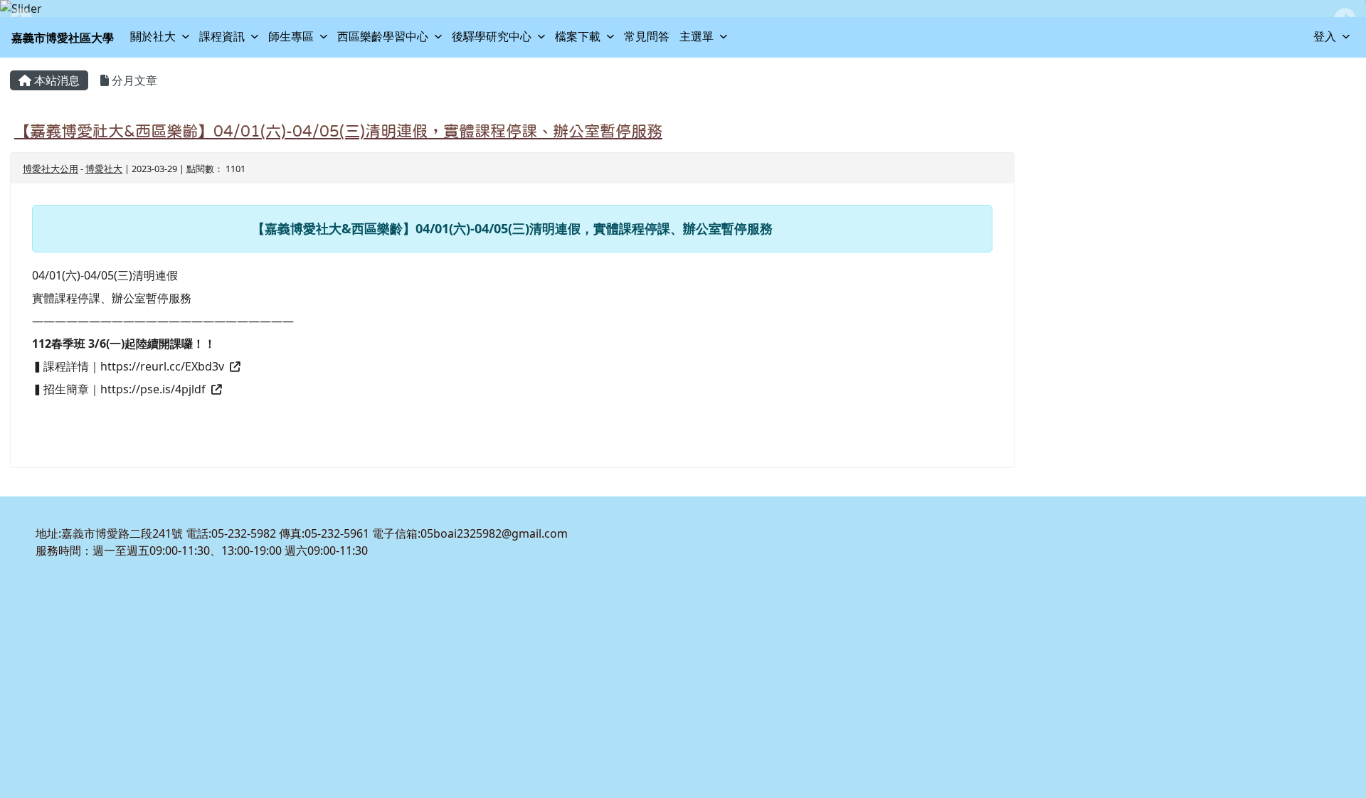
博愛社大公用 (50, 168)
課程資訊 (222, 36)
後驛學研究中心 (491, 36)
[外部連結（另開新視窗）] (233, 366)
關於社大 (153, 36)
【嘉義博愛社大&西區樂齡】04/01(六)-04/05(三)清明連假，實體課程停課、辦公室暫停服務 (338, 131)
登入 (1324, 36)
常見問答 (646, 36)
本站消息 (55, 80)
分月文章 (133, 80)
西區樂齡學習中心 (382, 36)
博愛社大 (103, 168)
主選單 (696, 36)
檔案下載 (577, 36)
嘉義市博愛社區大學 (62, 38)
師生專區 (291, 36)
